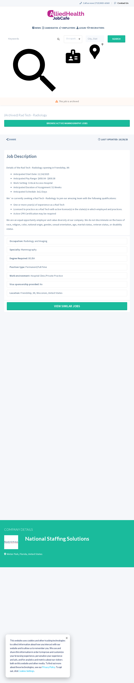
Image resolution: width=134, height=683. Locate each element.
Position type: (17, 267)
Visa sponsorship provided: (24, 284)
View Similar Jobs (67, 306)
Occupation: (16, 241)
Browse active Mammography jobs (67, 123)
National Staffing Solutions (57, 538)
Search (116, 38)
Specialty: (15, 249)
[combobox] (73, 39)
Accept (66, 638)
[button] (11, 139)
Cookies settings (26, 671)
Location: (15, 293)
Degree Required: (19, 258)
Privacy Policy (48, 667)
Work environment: (20, 275)
